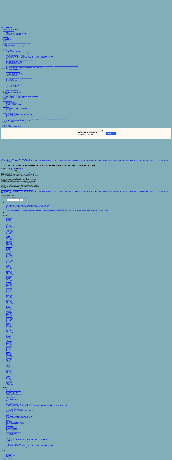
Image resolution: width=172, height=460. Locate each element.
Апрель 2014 (9, 379)
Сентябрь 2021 (9, 289)
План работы (6, 40)
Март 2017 (8, 354)
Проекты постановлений (11, 80)
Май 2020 (8, 308)
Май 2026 (8, 221)
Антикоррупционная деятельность (14, 70)
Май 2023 (8, 265)
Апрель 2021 (9, 295)
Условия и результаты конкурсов (13, 34)
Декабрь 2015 (9, 370)
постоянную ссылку (34, 188)
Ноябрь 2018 (9, 330)
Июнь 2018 (8, 336)
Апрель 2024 (9, 251)
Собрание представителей (9, 45)
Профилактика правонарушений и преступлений (14, 122)
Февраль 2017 (9, 355)
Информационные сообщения (13, 72)
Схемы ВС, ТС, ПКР (8, 124)
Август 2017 (9, 348)
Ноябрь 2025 (9, 228)
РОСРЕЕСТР (6, 93)
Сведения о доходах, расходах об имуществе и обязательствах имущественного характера (23, 41)
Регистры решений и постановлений (14, 84)
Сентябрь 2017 (9, 347)
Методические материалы (12, 115)
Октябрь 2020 (9, 302)
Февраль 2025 (9, 239)
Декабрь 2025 (9, 227)
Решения (8, 82)
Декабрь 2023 (9, 256)
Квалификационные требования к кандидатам (16, 33)
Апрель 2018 (9, 338)
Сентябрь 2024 (9, 245)
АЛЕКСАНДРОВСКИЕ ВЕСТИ (10, 29)
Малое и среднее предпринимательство (12, 95)
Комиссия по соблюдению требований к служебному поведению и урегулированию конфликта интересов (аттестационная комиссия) (36, 119)
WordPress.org (9, 456)
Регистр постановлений (14, 85)
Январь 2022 (9, 284)
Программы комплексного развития (14, 62)
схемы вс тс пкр (9, 443)
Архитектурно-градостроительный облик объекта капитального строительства (24, 67)
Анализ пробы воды (10, 89)
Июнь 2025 (8, 235)
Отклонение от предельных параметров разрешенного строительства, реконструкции (25, 57)
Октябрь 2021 (9, 288)
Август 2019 (9, 319)
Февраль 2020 (9, 312)
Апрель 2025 (9, 237)
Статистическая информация (12, 90)
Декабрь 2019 (9, 314)
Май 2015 (8, 376)
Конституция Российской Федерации (14, 74)
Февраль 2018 (9, 341)
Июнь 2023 (8, 263)
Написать (110, 133)
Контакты (5, 37)
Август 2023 (9, 261)
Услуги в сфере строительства (13, 63)
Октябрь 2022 (9, 273)
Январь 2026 (9, 226)
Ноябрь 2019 (9, 315)
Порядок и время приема (11, 103)
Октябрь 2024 (9, 244)
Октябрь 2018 (9, 331)
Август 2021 (9, 290)
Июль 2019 (8, 320)
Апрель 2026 (9, 222)
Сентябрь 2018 (9, 332)
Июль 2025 (8, 233)
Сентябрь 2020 (9, 303)
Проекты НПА (9, 79)
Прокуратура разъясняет (8, 121)
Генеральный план (10, 395)
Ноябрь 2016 (9, 359)
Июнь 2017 (8, 350)
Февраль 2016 (9, 368)
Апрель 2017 (9, 353)
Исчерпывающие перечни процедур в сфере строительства (19, 404)
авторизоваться (24, 197)
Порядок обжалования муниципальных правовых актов (19, 78)
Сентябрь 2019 (9, 318)
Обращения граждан (8, 99)
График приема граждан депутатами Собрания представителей (20, 46)
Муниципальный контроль (12, 76)
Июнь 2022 (8, 278)
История (8, 109)
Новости (5, 98)
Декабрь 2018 (9, 329)
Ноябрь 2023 (9, 257)
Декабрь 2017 (9, 343)
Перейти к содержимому (6, 27)
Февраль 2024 (9, 254)
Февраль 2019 (9, 326)
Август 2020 (9, 305)
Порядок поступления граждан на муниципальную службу (22, 35)
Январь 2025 (9, 241)
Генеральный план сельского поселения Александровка (21, 52)
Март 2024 (8, 253)
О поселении (6, 107)
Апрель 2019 (9, 324)
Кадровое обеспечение (8, 31)
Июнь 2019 (8, 321)
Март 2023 (8, 267)
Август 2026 (9, 218)
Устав (4, 49)
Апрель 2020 (9, 309)
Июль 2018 (8, 335)
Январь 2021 (9, 298)
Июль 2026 (8, 219)
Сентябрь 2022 (9, 274)
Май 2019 (8, 323)
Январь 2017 (9, 356)
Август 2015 (9, 373)
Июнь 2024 (8, 249)
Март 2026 (8, 224)
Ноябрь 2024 (9, 243)
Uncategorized (9, 389)
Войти (7, 452)
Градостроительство (7, 50)
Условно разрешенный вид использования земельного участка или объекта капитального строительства (30, 56)
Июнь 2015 (8, 375)
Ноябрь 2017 (9, 344)
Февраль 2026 (9, 225)
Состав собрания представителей (13, 47)
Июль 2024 (8, 248)
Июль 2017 (8, 349)
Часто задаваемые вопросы (12, 105)
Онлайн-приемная (7, 101)
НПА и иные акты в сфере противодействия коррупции (19, 114)
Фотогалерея (9, 111)
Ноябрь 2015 (9, 371)
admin (21, 168)
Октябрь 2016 (9, 360)
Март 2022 (8, 282)
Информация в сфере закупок (15, 73)
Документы (6, 68)
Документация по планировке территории (15, 58)
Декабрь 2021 (9, 285)
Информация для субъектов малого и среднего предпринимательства (22, 96)
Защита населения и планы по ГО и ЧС (12, 92)
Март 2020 (8, 311)
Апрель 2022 (9, 280)
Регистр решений (13, 86)
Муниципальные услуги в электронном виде (13, 97)
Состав (4, 44)
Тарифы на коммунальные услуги (13, 104)
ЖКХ (4, 91)
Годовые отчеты (7, 39)
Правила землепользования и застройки (15, 55)
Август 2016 (9, 361)
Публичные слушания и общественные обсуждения (20, 54)
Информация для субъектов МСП (13, 403)
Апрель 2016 (9, 366)
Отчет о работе (6, 38)
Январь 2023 (9, 270)
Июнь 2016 (8, 364)
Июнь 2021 (8, 292)
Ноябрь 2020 (9, 301)
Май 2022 (8, 279)
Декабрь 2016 (9, 358)
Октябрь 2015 (9, 372)
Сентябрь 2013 (9, 384)
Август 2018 (9, 333)
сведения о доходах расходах (12, 438)
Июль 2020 (8, 306)
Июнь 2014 (8, 378)
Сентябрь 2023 (9, 260)
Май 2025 (8, 236)
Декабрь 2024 (9, 242)
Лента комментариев (10, 455)
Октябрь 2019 (9, 317)
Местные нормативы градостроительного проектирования (19, 60)
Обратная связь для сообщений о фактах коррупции (18, 120)
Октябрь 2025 (9, 230)
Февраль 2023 (9, 268)
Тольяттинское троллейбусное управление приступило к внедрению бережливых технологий (27, 205)
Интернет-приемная (10, 102)
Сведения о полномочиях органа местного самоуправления (17, 43)
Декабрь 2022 (9, 271)
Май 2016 (8, 365)
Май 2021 (8, 294)
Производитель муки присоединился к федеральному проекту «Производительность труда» (27, 206)
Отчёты (7, 420)
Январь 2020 (9, 313)
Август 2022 (9, 276)
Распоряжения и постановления (13, 81)
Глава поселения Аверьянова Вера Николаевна (16, 108)
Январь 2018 (9, 342)
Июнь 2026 (8, 220)
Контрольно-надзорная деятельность (14, 408)
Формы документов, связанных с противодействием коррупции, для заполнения (24, 116)
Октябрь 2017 (9, 346)
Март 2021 (8, 296)
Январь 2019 (9, 327)
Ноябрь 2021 (9, 286)
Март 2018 (8, 340)
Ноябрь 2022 (9, 272)
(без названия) (9, 207)
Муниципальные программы (12, 75)
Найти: (4, 200)
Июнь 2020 (8, 307)
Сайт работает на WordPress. (7, 458)
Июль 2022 (8, 277)
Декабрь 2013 (9, 381)
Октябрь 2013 (9, 383)
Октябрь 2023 (9, 259)
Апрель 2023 (9, 266)
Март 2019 (8, 325)
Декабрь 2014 (9, 377)
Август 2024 (9, 247)
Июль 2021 (8, 291)
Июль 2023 (8, 262)
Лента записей (9, 454)
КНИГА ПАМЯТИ (7, 125)
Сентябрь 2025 (9, 231)
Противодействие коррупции (10, 113)
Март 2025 (8, 238)
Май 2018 (8, 337)
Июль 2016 (8, 362)
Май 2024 (8, 250)
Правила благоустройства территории (14, 61)
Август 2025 (9, 232)
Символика (8, 110)
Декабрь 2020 (9, 300)
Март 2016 (8, 367)
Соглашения (9, 87)
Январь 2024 (9, 255)
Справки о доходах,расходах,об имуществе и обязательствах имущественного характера (26, 441)
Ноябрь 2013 (9, 382)
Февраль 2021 (9, 297)
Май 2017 (8, 352)
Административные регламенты (16, 64)
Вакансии (8, 32)
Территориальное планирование (13, 51)
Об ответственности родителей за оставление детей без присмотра (17, 159)
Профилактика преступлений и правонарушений (17, 430)
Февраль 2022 (9, 283)
